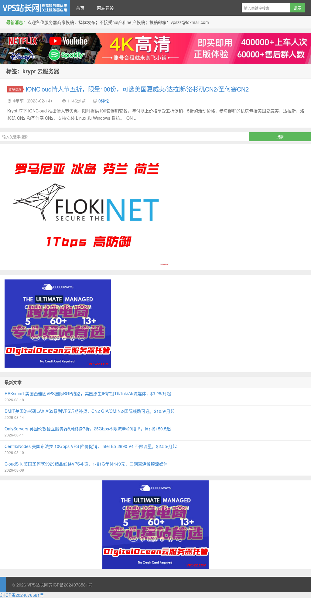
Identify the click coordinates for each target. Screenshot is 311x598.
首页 (80, 8)
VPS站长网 (35, 8)
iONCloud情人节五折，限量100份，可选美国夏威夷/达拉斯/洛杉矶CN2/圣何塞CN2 (137, 89)
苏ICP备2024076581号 (70, 585)
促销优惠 (15, 89)
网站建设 (105, 8)
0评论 (103, 101)
